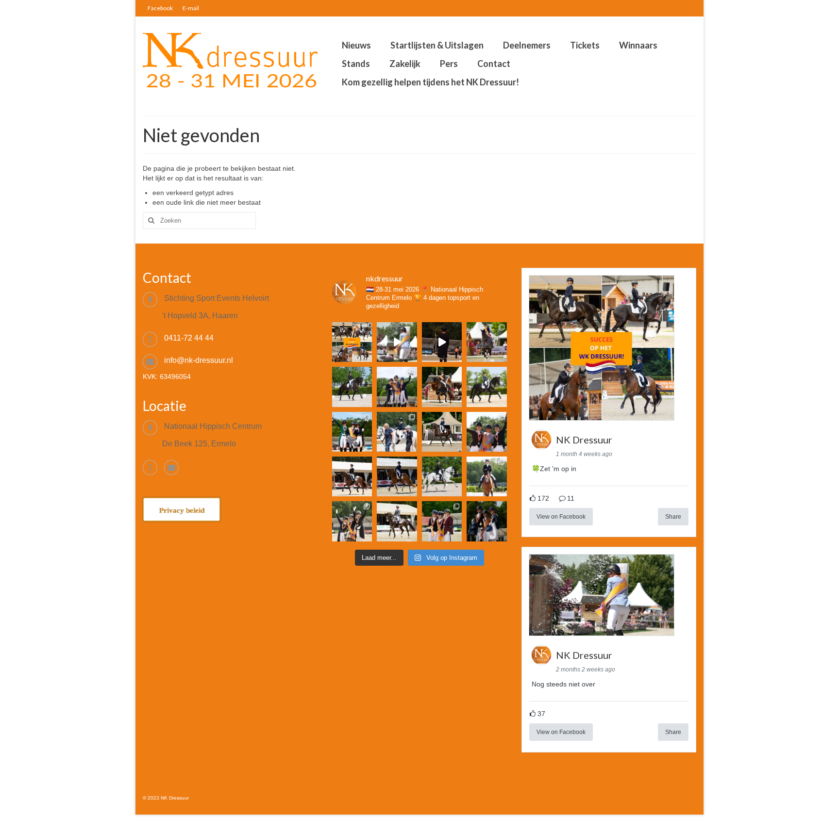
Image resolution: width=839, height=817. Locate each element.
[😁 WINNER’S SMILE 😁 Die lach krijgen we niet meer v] (487, 521)
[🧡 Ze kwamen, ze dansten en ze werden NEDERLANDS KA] (487, 342)
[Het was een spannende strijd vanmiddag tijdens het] (397, 521)
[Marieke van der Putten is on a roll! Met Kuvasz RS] (487, 387)
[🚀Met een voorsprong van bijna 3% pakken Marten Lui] (352, 476)
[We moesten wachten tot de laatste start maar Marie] (442, 432)
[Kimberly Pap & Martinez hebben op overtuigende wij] (442, 476)
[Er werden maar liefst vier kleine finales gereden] (487, 476)
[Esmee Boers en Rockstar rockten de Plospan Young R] (352, 387)
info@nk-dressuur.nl (198, 360)
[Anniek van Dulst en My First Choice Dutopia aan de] (397, 476)
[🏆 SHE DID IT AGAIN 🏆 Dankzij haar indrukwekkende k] (442, 521)
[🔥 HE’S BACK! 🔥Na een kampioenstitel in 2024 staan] (397, 387)
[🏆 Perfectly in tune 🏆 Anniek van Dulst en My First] (352, 432)
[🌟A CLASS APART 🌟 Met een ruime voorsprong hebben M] (442, 387)
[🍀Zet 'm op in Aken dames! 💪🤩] (352, 342)
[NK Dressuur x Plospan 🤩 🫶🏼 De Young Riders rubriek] (442, 342)
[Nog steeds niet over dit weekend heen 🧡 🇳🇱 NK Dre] (397, 342)
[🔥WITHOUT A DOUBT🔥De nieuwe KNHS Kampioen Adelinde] (487, 432)
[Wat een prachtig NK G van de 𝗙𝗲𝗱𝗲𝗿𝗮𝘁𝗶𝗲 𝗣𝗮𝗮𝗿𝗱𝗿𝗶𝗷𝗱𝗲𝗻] (397, 432)
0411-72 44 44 (189, 338)
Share (673, 516)
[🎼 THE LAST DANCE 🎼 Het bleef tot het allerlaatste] (352, 521)
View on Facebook (561, 516)
